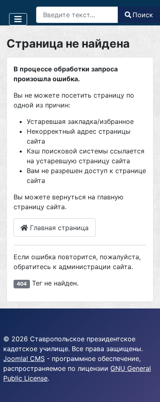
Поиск (143, 15)
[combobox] (77, 15)
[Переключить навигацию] (18, 19)
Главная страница (58, 228)
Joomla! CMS (24, 358)
